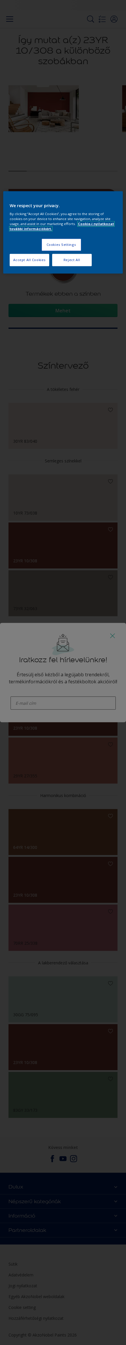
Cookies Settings (61, 245)
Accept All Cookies (29, 260)
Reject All (72, 260)
